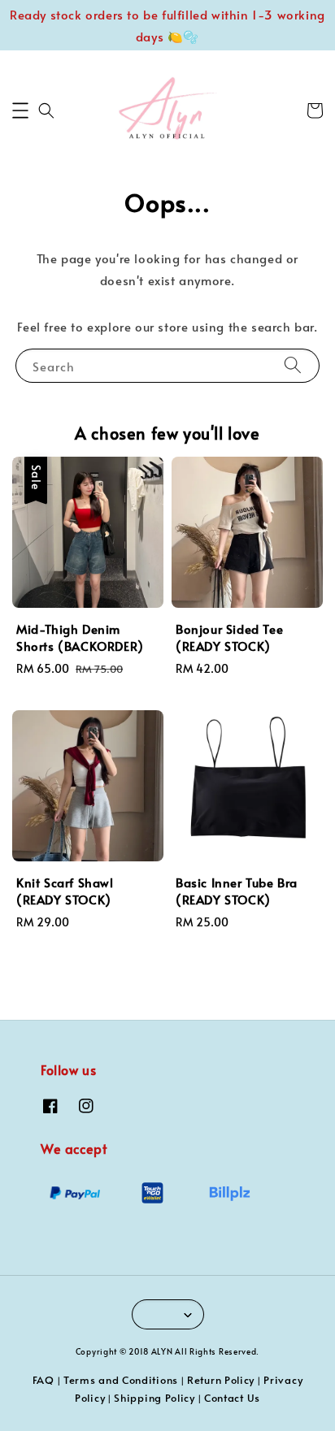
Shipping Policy (154, 1397)
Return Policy (221, 1379)
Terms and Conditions (120, 1379)
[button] (20, 110)
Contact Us (232, 1397)
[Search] (293, 365)
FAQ (43, 1379)
